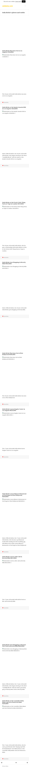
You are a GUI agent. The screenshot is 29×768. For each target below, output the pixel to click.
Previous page (2, 762)
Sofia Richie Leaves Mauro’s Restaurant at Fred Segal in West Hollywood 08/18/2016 (14, 495)
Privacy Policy (5, 766)
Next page (27, 762)
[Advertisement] (14, 31)
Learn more (18, 1)
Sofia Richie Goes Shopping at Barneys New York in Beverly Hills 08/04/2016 (14, 645)
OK (23, 1)
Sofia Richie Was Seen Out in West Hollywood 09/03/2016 (12, 353)
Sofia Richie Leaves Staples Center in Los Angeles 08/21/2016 (13, 409)
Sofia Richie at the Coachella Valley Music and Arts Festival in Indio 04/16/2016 (13, 702)
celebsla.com (7, 6)
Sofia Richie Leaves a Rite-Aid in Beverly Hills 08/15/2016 (12, 557)
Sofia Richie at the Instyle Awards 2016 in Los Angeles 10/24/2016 (14, 107)
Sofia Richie (6, 102)
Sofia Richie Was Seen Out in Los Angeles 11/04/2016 (12, 51)
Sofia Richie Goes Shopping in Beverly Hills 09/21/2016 (14, 262)
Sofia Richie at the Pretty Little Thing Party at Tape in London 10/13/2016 (13, 203)
